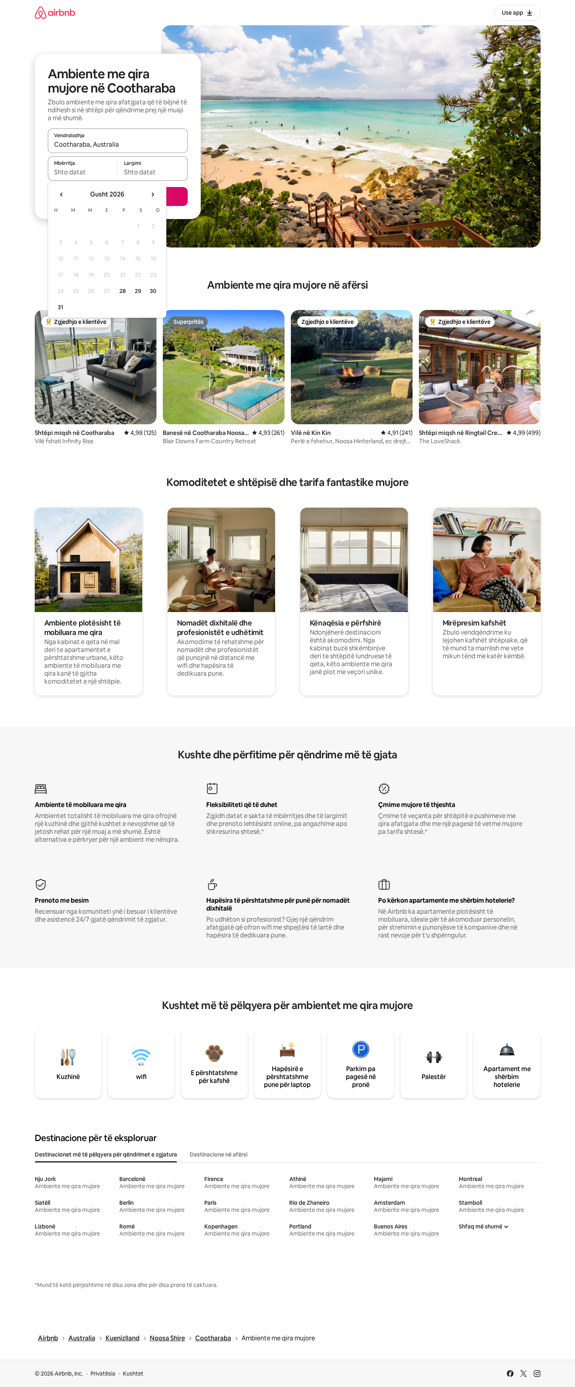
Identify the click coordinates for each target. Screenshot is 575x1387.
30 (153, 291)
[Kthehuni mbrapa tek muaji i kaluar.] (61, 194)
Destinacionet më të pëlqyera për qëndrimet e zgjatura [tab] (106, 1154)
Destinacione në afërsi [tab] (218, 1154)
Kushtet (133, 1373)
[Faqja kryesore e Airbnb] (55, 12)
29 (138, 291)
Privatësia (102, 1373)
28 (122, 291)
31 (60, 307)
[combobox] (117, 144)
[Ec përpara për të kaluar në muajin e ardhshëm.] (152, 194)
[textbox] (82, 172)
